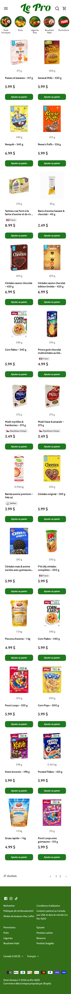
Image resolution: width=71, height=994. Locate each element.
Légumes (8, 938)
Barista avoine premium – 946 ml (19, 496)
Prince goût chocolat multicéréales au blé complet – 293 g (49, 351)
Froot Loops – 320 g (16, 705)
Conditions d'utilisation (48, 905)
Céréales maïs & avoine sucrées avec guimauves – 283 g (19, 568)
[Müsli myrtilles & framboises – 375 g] (19, 396)
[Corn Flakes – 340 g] (52, 613)
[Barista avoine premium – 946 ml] (19, 468)
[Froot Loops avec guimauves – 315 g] (52, 813)
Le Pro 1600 (33, 980)
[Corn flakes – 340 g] (19, 324)
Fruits (6, 932)
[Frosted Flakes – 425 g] (52, 746)
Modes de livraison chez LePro (18, 916)
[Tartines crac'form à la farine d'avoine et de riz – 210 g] (19, 185)
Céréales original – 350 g (51, 494)
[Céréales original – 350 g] (52, 468)
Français (31, 956)
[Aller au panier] (64, 8)
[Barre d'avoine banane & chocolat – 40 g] (52, 185)
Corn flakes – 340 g (15, 349)
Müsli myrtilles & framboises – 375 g (15, 423)
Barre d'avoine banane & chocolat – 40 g (51, 212)
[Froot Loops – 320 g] (19, 680)
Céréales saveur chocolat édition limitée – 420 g (51, 285)
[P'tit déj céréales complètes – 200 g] (52, 541)
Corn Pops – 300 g (48, 705)
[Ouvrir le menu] (6, 8)
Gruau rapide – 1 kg (15, 838)
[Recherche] (57, 8)
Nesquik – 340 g (14, 144)
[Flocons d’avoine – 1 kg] (19, 613)
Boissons (41, 938)
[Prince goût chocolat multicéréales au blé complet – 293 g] (52, 324)
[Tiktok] (16, 898)
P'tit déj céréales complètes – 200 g (48, 568)
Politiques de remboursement (18, 910)
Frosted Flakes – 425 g (50, 771)
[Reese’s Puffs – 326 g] (52, 119)
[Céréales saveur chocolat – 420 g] (19, 257)
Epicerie (40, 927)
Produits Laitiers (45, 932)
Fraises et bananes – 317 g (19, 78)
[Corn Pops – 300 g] (52, 680)
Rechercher (9, 905)
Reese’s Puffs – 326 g (49, 144)
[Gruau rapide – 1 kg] (19, 813)
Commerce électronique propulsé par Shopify (27, 983)
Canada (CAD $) (11, 956)
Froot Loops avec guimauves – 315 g (48, 840)
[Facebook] (5, 898)
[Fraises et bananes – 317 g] (19, 52)
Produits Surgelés (45, 943)
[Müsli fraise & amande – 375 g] (52, 396)
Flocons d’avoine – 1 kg (17, 638)
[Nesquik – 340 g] (19, 119)
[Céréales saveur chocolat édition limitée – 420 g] (52, 257)
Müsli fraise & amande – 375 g (51, 423)
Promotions (9, 927)
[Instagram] (10, 898)
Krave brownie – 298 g (17, 771)
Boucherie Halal (11, 943)
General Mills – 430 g (50, 78)
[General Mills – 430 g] (52, 52)
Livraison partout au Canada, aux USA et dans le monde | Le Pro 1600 (52, 914)
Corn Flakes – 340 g (49, 638)
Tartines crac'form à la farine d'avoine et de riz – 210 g (19, 212)
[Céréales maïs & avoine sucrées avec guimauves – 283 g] (19, 541)
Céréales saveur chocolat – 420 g (18, 285)
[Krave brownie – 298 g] (19, 746)
